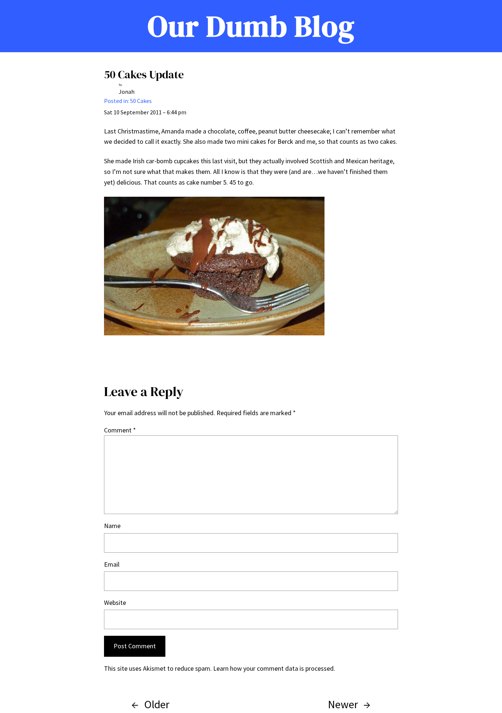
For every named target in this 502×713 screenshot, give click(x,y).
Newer (343, 704)
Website (115, 602)
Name (112, 525)
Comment (120, 430)
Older (156, 704)
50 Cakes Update (144, 74)
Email (111, 564)
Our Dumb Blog (251, 26)
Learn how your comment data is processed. (274, 668)
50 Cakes (141, 100)
